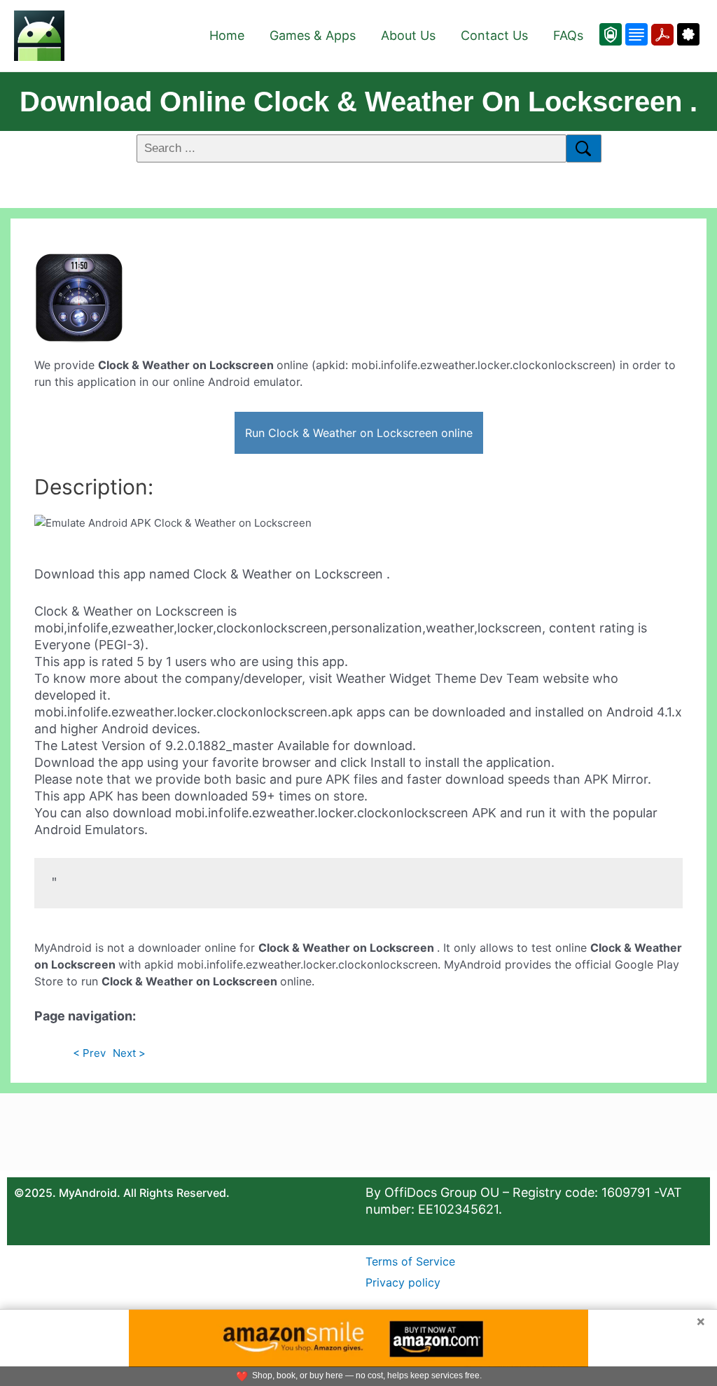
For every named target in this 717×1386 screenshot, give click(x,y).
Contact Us (494, 35)
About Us (408, 35)
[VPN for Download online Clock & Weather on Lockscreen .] (610, 34)
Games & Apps (313, 35)
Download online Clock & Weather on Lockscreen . (358, 101)
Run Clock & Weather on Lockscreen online (359, 433)
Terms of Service (410, 1261)
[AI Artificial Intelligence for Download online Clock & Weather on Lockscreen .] (686, 34)
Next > (129, 1053)
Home (226, 35)
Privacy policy (403, 1282)
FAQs (568, 35)
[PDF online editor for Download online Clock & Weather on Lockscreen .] (661, 34)
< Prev (89, 1053)
